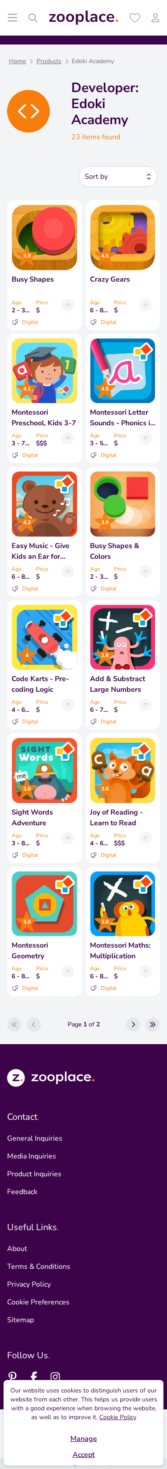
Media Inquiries (31, 1156)
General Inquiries (34, 1138)
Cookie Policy (117, 1417)
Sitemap (20, 1320)
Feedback (22, 1192)
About (17, 1249)
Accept (84, 1454)
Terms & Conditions (38, 1266)
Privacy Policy (29, 1284)
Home (17, 61)
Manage (83, 1438)
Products (49, 61)
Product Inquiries (34, 1174)
